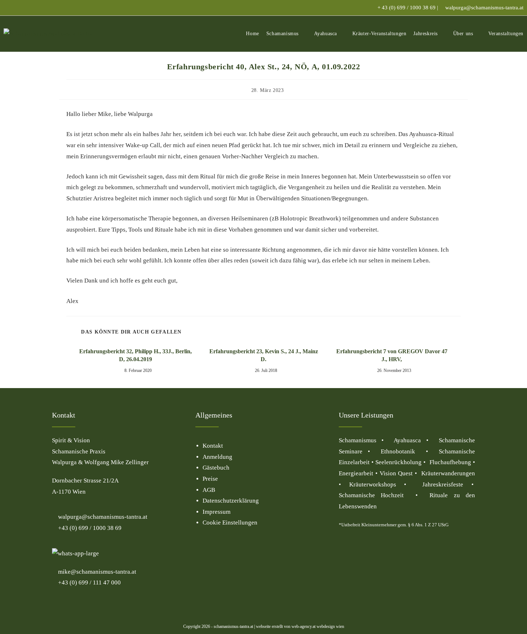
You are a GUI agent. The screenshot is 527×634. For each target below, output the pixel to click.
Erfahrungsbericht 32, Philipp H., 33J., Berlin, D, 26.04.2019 (135, 355)
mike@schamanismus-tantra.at (97, 571)
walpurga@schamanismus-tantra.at (484, 7)
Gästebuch (216, 467)
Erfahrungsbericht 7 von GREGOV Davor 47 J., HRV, (391, 355)
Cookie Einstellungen (230, 522)
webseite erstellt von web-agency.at (285, 626)
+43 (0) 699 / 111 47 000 (89, 582)
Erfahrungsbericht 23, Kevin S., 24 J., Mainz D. (263, 355)
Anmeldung (217, 456)
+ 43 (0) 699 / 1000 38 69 (407, 7)
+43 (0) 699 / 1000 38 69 (89, 528)
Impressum (217, 511)
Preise (210, 478)
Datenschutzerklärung (231, 500)
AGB (209, 489)
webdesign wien (329, 626)
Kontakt (213, 445)
